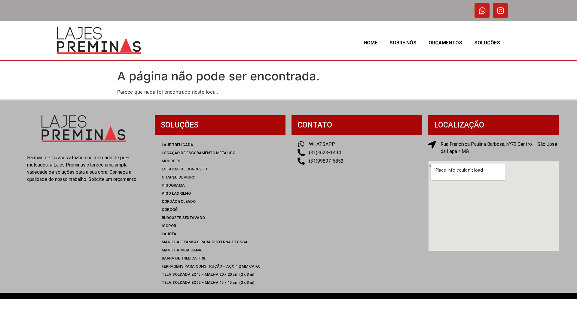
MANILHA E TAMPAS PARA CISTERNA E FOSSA (205, 242)
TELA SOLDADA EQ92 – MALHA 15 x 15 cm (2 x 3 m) (208, 282)
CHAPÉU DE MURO (178, 177)
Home (370, 43)
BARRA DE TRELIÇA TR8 (183, 258)
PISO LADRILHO (176, 193)
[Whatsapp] (482, 10)
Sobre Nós (403, 43)
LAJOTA (169, 234)
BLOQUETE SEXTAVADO (183, 217)
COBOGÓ (170, 209)
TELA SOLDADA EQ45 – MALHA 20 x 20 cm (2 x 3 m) (208, 274)
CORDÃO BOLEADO (179, 201)
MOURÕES (171, 161)
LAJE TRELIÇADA (177, 144)
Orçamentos (445, 43)
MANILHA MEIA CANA (181, 250)
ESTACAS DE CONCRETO (184, 169)
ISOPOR (169, 226)
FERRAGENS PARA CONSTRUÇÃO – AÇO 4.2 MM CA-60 (211, 266)
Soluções (487, 43)
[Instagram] (500, 10)
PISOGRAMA (173, 185)
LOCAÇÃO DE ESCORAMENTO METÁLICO (198, 153)
